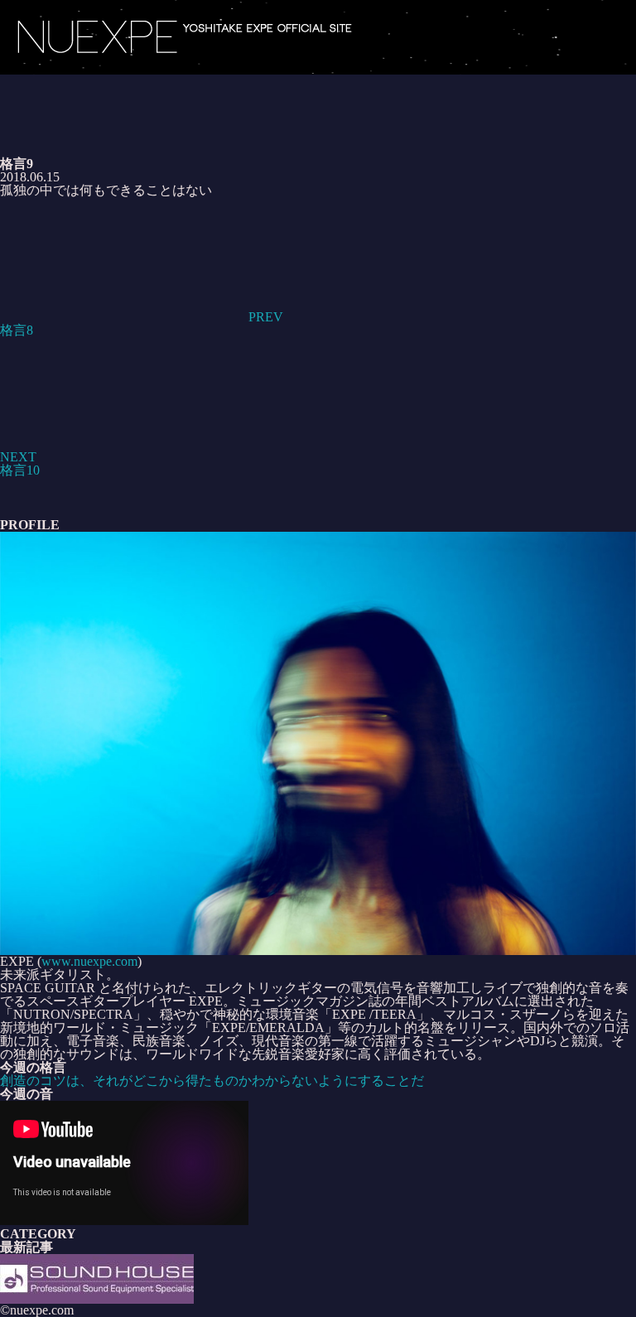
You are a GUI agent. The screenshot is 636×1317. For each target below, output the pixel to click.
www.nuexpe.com (89, 961)
